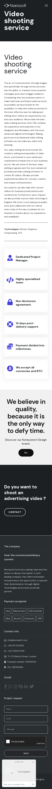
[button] (26, 453)
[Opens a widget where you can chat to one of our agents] (19, 773)
